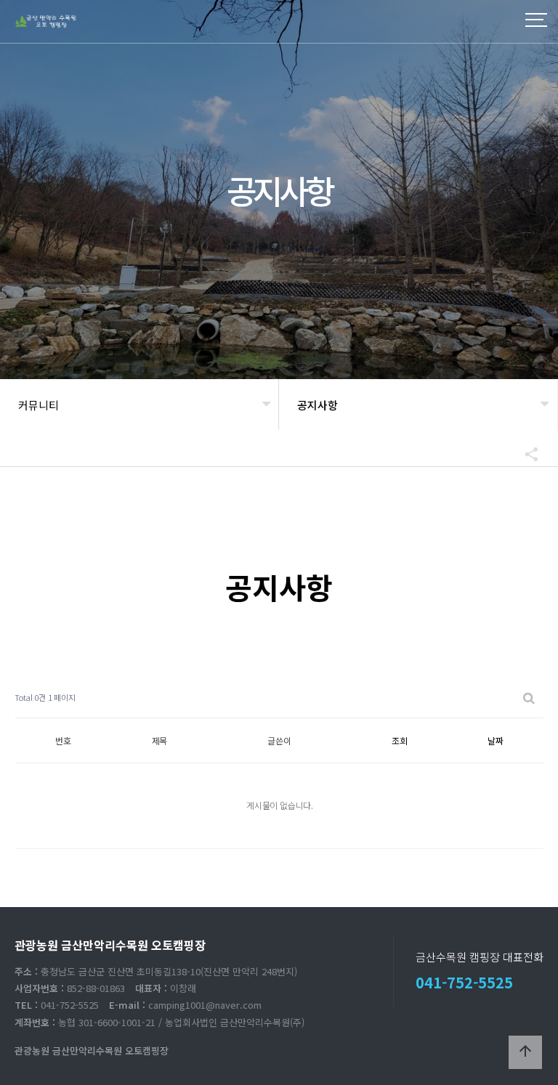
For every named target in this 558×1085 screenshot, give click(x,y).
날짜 (496, 740)
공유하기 (524, 454)
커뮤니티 (38, 405)
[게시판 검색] (528, 697)
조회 (400, 740)
